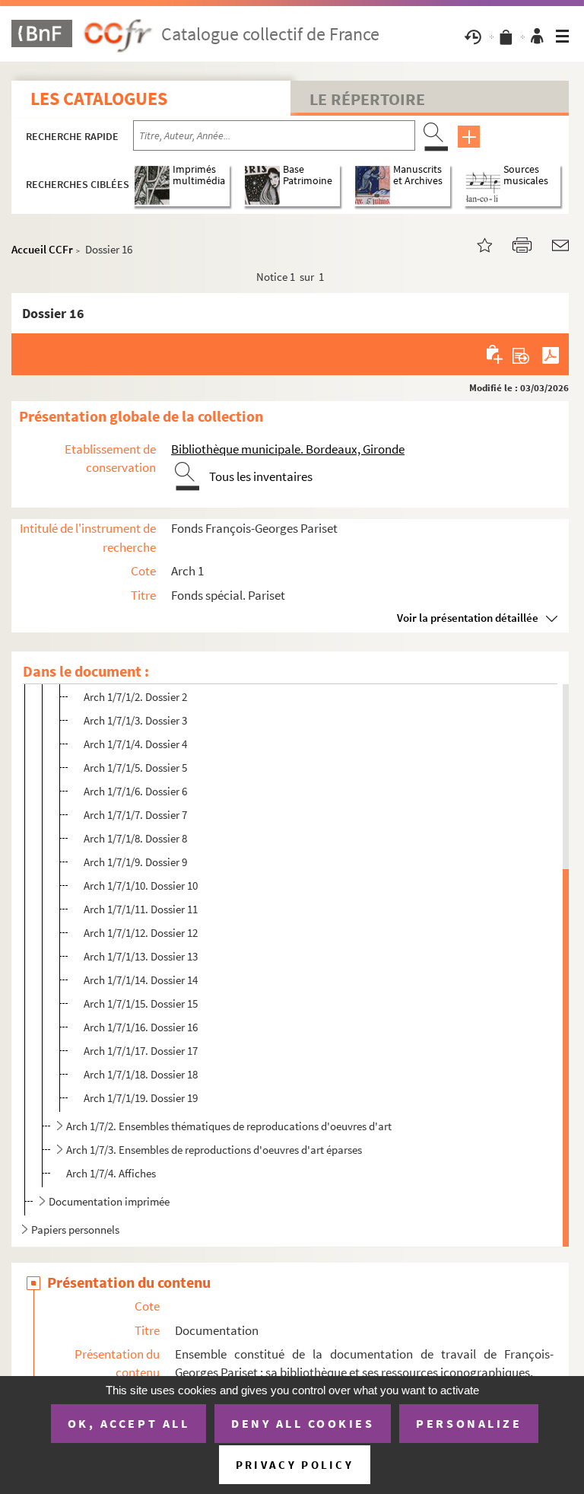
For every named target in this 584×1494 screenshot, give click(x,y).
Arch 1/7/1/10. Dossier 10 (141, 885)
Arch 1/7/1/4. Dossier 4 (135, 744)
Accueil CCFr (42, 249)
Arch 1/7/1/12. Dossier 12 (141, 932)
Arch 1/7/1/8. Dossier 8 (135, 838)
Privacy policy (295, 1464)
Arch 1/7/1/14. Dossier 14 (141, 980)
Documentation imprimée (109, 1201)
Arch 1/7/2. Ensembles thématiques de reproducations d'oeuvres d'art (229, 1126)
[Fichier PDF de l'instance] (550, 354)
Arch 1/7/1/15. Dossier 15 (141, 1003)
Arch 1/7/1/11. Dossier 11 (141, 909)
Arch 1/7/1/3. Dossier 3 (135, 720)
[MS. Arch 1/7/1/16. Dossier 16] (475, 244)
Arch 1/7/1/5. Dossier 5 (135, 767)
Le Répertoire (367, 99)
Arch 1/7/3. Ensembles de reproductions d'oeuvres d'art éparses (214, 1149)
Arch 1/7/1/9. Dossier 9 (135, 862)
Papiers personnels (75, 1229)
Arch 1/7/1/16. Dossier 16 (141, 1027)
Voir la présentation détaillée (467, 617)
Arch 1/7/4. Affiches (111, 1173)
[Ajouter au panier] (495, 354)
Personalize (469, 1423)
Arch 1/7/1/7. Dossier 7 (135, 815)
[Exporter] (521, 354)
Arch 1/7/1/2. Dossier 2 (135, 697)
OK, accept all (128, 1423)
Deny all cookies (302, 1423)
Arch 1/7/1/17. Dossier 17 (141, 1050)
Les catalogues (98, 98)
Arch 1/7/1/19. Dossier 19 (141, 1098)
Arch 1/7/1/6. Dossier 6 (135, 791)
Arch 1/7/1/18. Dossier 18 (141, 1074)
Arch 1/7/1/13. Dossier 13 (141, 956)
